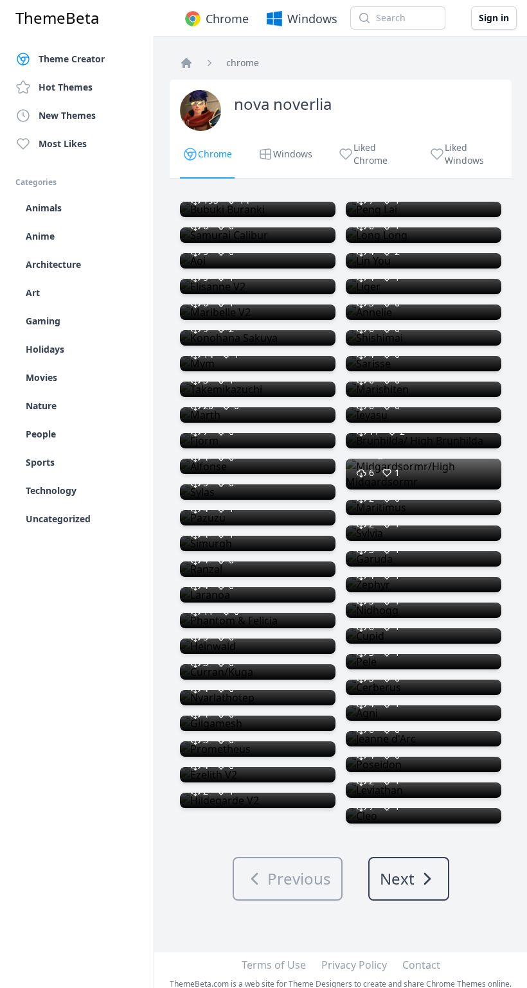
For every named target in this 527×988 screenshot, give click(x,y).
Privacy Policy (354, 965)
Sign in (494, 18)
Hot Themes (66, 87)
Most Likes (63, 143)
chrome (242, 63)
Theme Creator (72, 59)
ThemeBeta (57, 18)
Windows (312, 18)
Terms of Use (274, 965)
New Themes (67, 115)
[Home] (186, 63)
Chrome (227, 18)
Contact (421, 965)
